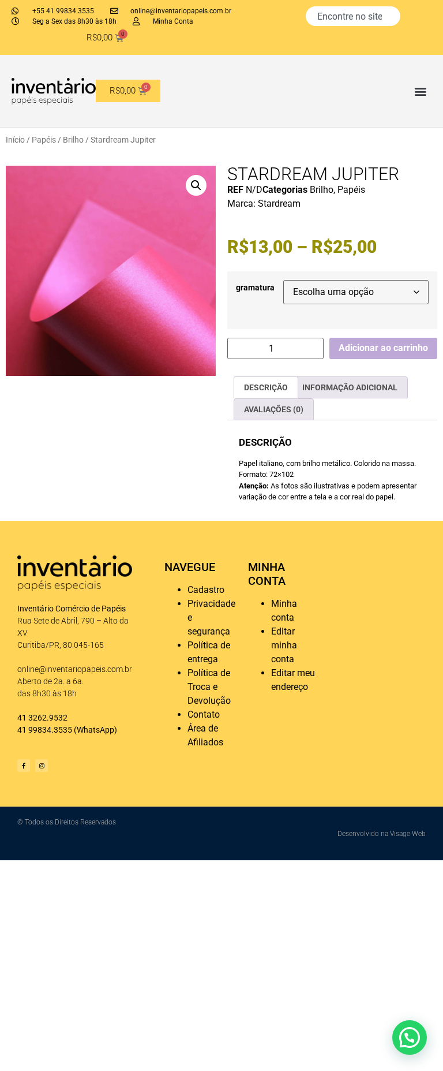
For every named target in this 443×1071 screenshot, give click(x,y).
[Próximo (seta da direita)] (423, 536)
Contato (203, 714)
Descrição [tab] (266, 387)
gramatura (255, 288)
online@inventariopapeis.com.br (74, 669)
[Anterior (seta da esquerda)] (20, 536)
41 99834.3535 (44, 729)
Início (15, 139)
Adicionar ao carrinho (383, 347)
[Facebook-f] (23, 765)
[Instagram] (41, 765)
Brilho (73, 139)
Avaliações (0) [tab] (273, 409)
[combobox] (353, 16)
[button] (420, 90)
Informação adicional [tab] (349, 387)
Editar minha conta (284, 645)
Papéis (44, 139)
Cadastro (205, 589)
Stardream (279, 203)
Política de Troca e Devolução (209, 686)
